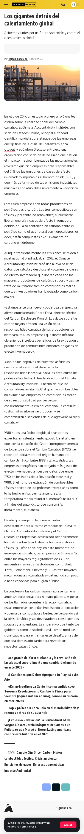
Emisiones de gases (17, 764)
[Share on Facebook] (14, 48)
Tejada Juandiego (18, 58)
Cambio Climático (29, 752)
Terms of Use (28, 826)
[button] (27, 48)
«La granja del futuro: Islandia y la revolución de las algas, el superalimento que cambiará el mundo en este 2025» (40, 662)
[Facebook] (77, 808)
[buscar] (56, 4)
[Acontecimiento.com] (24, 4)
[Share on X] (21, 48)
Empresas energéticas (48, 764)
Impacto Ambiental (17, 770)
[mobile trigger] (8, 4)
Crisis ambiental (46, 758)
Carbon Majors (52, 752)
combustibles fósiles (18, 758)
